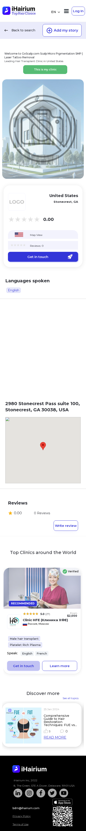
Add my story (66, 30)
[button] (43, 446)
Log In (78, 11)
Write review (66, 526)
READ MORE (55, 737)
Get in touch (37, 257)
